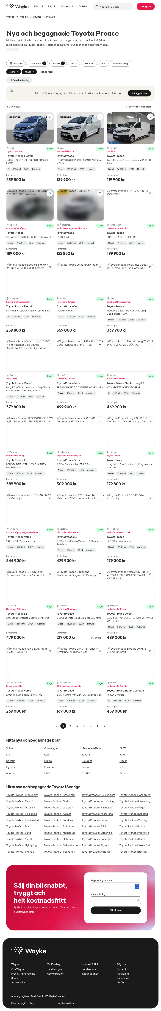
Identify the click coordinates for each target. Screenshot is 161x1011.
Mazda (10, 773)
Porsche (49, 767)
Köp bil (38, 6)
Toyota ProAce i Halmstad (97, 807)
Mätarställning (120, 63)
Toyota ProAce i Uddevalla (97, 832)
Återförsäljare (19, 982)
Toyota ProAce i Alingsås (96, 851)
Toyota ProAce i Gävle (94, 826)
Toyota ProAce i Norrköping (98, 801)
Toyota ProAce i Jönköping (135, 794)
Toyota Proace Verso (69, 306)
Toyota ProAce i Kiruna (132, 839)
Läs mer (117, 93)
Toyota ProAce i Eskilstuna (21, 813)
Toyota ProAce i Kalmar (57, 813)
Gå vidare (116, 910)
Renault (10, 760)
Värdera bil (67, 6)
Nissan (123, 760)
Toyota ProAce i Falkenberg (60, 826)
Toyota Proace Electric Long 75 (125, 383)
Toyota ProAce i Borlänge (96, 839)
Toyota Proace (65, 155)
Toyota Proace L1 (16, 460)
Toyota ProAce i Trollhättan (59, 851)
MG (121, 767)
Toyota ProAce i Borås (19, 826)
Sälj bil (52, 6)
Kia (8, 754)
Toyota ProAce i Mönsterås (59, 832)
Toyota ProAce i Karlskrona (97, 813)
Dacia (85, 767)
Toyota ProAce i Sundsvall (59, 820)
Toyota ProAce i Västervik (134, 832)
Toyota (37, 16)
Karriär (15, 978)
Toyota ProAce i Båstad (133, 851)
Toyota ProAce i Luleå (132, 826)
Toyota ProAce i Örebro (57, 801)
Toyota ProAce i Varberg (133, 820)
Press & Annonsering (23, 973)
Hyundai (11, 767)
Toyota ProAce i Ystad (19, 839)
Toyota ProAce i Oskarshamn (61, 845)
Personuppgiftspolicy (22, 1003)
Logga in (146, 6)
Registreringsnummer (102, 880)
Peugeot (87, 760)
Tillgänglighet (90, 973)
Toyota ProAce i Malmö (19, 801)
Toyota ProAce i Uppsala (20, 807)
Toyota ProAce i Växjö (131, 807)
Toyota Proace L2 (67, 536)
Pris (103, 63)
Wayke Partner (55, 973)
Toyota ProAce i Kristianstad (22, 820)
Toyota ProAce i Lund (18, 832)
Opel (122, 773)
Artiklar (83, 6)
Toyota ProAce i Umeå (95, 820)
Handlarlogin (54, 969)
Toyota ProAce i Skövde (20, 851)
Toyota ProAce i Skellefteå (134, 845)
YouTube (122, 982)
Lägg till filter (141, 93)
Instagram (123, 973)
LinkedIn (122, 969)
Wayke (10, 16)
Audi (46, 754)
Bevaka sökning (21, 80)
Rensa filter (46, 71)
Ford (122, 754)
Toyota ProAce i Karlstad (133, 813)
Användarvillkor (66, 1003)
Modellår (89, 63)
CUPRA (86, 773)
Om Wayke (18, 969)
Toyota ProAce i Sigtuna (96, 845)
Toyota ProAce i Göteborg (59, 794)
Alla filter (17, 63)
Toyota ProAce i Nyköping (21, 845)
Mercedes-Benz (91, 748)
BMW (122, 748)
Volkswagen (51, 748)
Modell (58, 63)
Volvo (9, 748)
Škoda (48, 760)
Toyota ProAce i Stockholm (22, 794)
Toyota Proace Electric (19, 155)
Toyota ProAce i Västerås (58, 807)
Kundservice (89, 969)
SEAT (47, 773)
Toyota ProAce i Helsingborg (98, 794)
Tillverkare (37, 63)
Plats (74, 63)
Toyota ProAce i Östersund (59, 839)
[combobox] (113, 6)
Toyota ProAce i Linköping (134, 801)
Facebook (123, 978)
